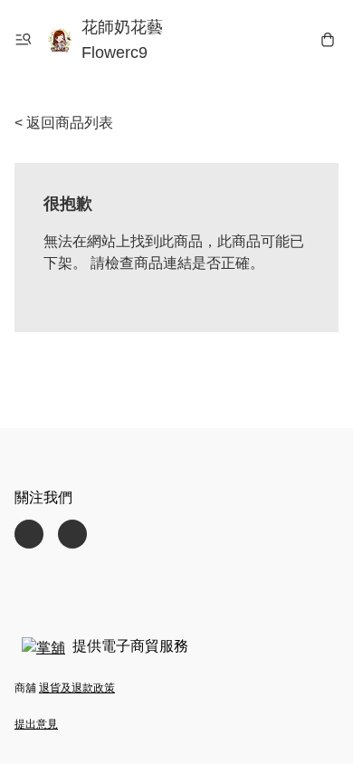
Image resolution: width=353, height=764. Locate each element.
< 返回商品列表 (63, 122)
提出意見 (36, 724)
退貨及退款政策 (77, 688)
